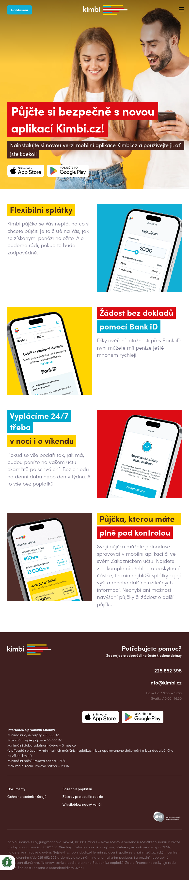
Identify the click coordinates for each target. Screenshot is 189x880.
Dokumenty (16, 789)
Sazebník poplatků (77, 789)
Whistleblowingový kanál (82, 804)
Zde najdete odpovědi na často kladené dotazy (144, 655)
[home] (105, 10)
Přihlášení (19, 9)
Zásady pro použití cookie (83, 796)
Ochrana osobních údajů (27, 796)
